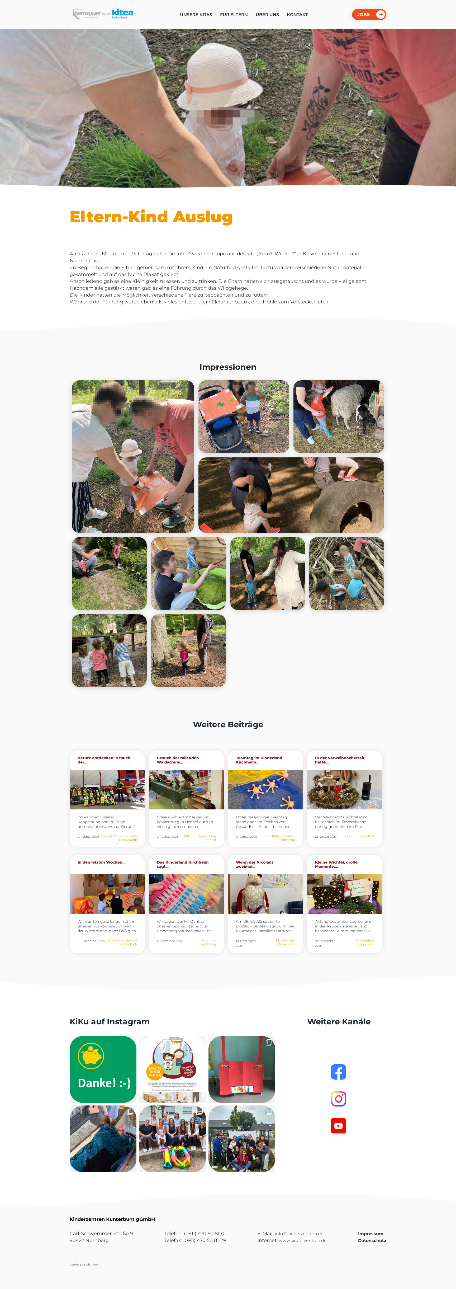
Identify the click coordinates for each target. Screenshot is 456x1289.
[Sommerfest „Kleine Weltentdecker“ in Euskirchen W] (241, 1138)
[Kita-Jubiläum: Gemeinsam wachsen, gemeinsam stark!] (172, 1138)
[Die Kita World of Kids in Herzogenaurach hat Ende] (241, 1069)
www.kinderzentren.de (303, 1240)
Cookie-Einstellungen (84, 1264)
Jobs (363, 14)
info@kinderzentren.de (299, 1233)
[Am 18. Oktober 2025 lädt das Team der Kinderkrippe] (172, 1069)
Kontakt (297, 14)
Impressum (370, 1233)
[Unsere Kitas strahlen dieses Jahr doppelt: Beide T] (103, 1069)
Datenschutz (372, 1240)
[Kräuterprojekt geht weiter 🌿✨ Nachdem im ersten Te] (103, 1138)
